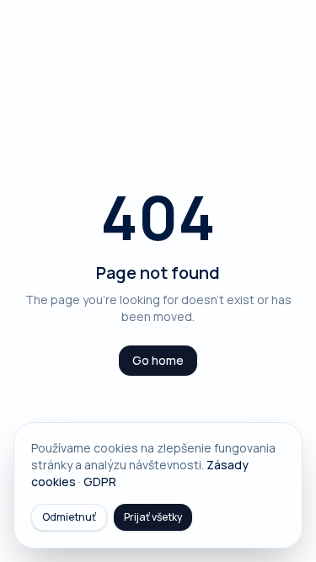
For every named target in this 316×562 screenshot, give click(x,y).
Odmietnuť (69, 517)
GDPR (99, 482)
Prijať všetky (153, 517)
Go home (158, 360)
